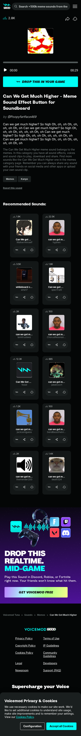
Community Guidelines (50, 654)
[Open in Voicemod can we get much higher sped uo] (49, 345)
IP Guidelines (51, 645)
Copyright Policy (25, 645)
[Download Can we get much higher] (64, 297)
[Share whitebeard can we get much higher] (24, 297)
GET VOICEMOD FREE (36, 592)
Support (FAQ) (52, 670)
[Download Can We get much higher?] (32, 250)
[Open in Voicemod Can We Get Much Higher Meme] (17, 392)
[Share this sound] (67, 19)
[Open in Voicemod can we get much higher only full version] (49, 392)
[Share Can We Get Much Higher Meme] (24, 392)
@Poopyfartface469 (22, 117)
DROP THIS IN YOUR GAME (43, 82)
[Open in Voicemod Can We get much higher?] (17, 250)
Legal (18, 663)
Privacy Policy (24, 638)
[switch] (5, 70)
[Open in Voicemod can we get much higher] (49, 250)
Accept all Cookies (61, 726)
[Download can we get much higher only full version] (64, 392)
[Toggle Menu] (75, 6)
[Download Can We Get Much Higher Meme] (32, 392)
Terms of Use (51, 638)
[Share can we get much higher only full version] (56, 392)
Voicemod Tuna (11, 614)
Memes (41, 614)
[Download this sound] (75, 19)
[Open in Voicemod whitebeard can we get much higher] (17, 297)
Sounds (28, 614)
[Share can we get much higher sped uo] (56, 345)
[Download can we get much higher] (64, 250)
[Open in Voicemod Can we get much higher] (49, 297)
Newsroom (21, 670)
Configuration (32, 726)
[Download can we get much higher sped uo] (64, 345)
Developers (50, 663)
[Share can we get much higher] (56, 250)
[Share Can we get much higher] (56, 297)
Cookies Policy (25, 717)
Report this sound (12, 188)
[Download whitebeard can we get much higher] (32, 297)
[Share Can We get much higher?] (24, 250)
